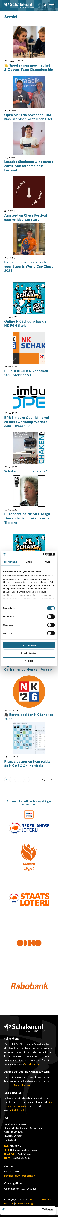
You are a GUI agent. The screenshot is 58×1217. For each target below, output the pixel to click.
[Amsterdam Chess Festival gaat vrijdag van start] (29, 192)
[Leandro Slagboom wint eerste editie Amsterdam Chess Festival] (29, 138)
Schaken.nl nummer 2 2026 (26, 471)
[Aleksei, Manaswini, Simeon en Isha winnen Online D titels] (29, 550)
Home (33, 1199)
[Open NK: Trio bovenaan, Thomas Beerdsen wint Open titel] (29, 92)
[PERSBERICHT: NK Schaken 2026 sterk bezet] (29, 348)
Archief (10, 16)
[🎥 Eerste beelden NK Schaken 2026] (29, 691)
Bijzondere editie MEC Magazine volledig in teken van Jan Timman (27, 518)
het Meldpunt (16, 1110)
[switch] (51, 616)
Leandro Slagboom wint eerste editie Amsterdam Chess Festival (28, 166)
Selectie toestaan (29, 653)
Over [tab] (47, 562)
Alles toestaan (29, 645)
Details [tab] (29, 562)
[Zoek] (43, 5)
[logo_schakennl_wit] (19, 5)
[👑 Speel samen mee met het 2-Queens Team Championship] (29, 42)
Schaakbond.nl (31, 1063)
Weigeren (29, 661)
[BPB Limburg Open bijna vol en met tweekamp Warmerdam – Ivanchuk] (29, 394)
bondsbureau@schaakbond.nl (19, 1175)
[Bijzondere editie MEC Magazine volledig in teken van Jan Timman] (29, 491)
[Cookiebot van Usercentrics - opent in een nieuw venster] (43, 554)
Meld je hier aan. (22, 1085)
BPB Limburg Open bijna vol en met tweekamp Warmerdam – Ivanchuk (26, 422)
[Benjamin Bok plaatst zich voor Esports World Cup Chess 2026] (29, 239)
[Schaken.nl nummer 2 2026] (29, 448)
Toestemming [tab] (10, 562)
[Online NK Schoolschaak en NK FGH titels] (29, 298)
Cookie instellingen (25, 1203)
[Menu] (50, 5)
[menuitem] (43, 5)
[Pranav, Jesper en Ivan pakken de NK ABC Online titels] (29, 738)
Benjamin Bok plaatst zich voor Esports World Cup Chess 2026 (28, 266)
